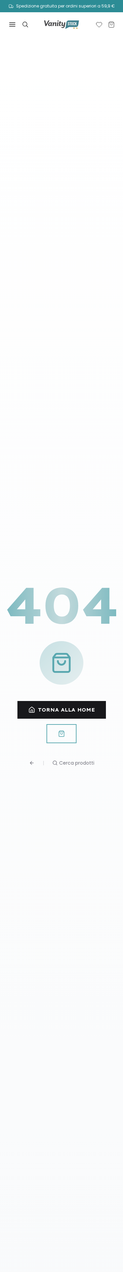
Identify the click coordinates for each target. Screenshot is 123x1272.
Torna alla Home (66, 710)
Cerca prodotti (76, 763)
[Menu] (12, 24)
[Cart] (111, 24)
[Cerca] (25, 24)
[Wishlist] (99, 24)
